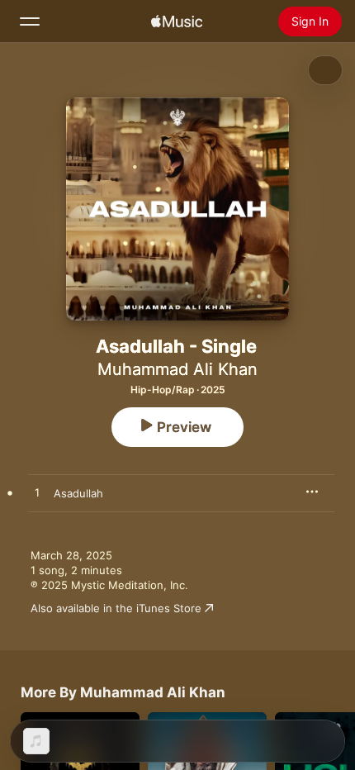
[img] (176, 21)
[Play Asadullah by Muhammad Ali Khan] (37, 493)
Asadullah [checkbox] (78, 493)
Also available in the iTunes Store (116, 608)
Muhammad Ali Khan (177, 369)
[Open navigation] (30, 21)
